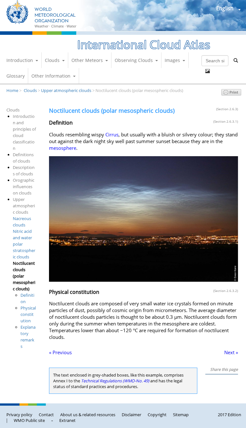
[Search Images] (207, 71)
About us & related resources (87, 414)
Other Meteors (87, 60)
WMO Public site (29, 420)
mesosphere (62, 148)
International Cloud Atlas (143, 44)
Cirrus (112, 134)
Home (12, 90)
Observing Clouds (134, 60)
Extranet (67, 420)
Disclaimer (131, 414)
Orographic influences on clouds (23, 186)
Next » (231, 352)
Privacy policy (19, 414)
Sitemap (181, 414)
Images (172, 60)
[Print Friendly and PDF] (231, 93)
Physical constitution (28, 314)
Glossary (15, 76)
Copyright (157, 414)
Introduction (19, 60)
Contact (46, 414)
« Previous (60, 352)
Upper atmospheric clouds (66, 90)
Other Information (50, 76)
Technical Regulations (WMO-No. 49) (115, 381)
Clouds (52, 60)
